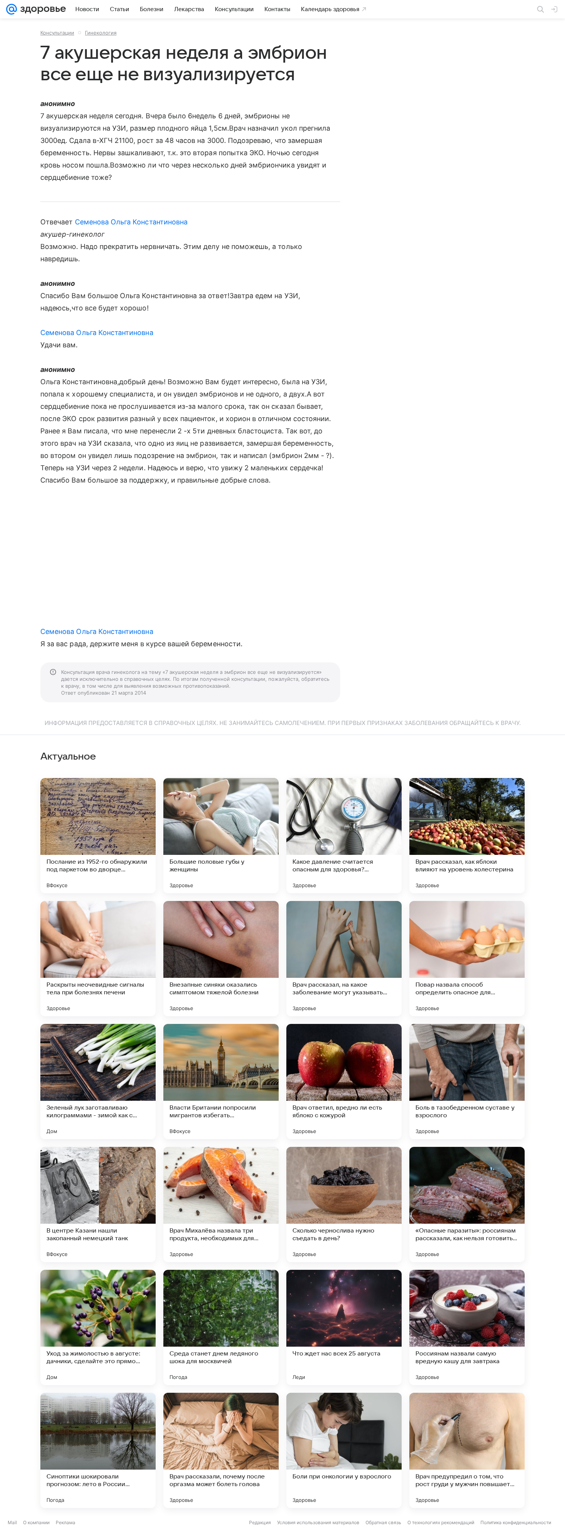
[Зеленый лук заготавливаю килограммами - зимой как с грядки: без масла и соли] (98, 1081)
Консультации (57, 33)
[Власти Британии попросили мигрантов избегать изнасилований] (221, 1081)
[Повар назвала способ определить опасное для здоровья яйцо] (467, 958)
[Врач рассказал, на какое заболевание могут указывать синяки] (344, 958)
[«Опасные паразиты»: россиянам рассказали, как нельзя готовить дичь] (467, 1204)
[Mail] (11, 9)
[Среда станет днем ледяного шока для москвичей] (221, 1327)
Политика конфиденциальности (515, 1522)
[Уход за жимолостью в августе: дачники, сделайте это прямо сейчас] (98, 1327)
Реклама (65, 1522)
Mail (12, 1522)
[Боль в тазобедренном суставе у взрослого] (467, 1081)
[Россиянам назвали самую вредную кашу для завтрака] (467, 1327)
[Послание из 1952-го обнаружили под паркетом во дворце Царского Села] (98, 835)
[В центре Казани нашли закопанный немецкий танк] (98, 1204)
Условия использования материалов (318, 1522)
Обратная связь (383, 1522)
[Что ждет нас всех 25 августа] (344, 1327)
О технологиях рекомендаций (440, 1522)
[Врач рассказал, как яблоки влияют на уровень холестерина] (467, 835)
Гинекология (100, 33)
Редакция (260, 1522)
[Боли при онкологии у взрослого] (344, 1450)
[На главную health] (41, 9)
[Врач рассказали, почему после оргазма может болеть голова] (221, 1450)
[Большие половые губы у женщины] (221, 835)
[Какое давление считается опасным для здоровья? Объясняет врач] (344, 835)
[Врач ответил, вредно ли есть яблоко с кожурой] (344, 1081)
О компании (36, 1522)
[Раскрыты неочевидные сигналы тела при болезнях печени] (98, 958)
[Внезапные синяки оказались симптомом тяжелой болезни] (221, 958)
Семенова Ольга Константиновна (131, 222)
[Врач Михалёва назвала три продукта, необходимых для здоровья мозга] (221, 1204)
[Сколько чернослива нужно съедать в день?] (344, 1204)
